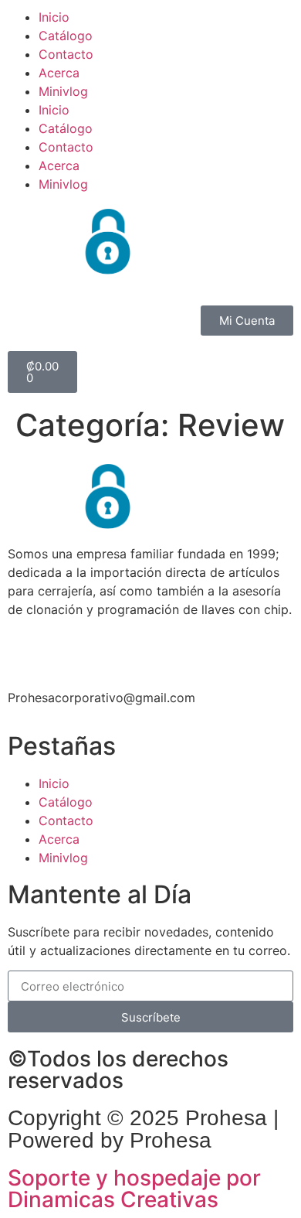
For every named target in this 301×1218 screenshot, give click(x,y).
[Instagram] (69, 648)
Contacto (66, 54)
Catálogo (66, 35)
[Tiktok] (112, 648)
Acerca (59, 72)
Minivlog (63, 91)
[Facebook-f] (27, 648)
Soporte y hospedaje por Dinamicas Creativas (134, 1189)
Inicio (54, 17)
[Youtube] (154, 648)
